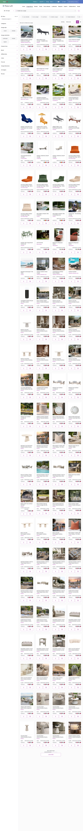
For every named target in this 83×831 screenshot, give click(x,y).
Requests (60, 6)
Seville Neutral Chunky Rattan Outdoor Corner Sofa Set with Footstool (26, 620)
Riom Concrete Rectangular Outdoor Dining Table (25, 533)
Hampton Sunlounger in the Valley (27, 272)
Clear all (16, 16)
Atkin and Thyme (40, 70)
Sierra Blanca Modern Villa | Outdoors (43, 214)
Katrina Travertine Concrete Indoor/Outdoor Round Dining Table (42, 359)
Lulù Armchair (40, 242)
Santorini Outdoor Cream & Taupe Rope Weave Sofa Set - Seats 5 (43, 591)
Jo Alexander (24, 158)
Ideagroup (55, 245)
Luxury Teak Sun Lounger (74, 39)
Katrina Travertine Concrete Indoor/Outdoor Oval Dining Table (58, 330)
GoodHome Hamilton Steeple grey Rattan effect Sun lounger (43, 98)
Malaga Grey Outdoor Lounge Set (57, 388)
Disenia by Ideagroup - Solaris (58, 243)
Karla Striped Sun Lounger (43, 68)
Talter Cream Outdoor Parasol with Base (58, 678)
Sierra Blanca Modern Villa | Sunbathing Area (59, 214)
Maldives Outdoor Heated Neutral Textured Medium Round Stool (42, 417)
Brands (36, 6)
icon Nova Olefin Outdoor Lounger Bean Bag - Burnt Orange (74, 156)
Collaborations (72, 6)
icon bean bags (72, 158)
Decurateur (39, 244)
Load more (50, 754)
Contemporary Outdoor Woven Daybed (58, 272)
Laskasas (39, 158)
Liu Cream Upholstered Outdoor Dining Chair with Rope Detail (26, 388)
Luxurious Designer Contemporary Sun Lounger (25, 69)
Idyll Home (71, 70)
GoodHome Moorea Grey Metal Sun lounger (58, 98)
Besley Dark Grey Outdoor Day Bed (74, 475)
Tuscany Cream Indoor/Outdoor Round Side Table (42, 707)
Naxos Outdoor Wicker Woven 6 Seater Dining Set (43, 301)
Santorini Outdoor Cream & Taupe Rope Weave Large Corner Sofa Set (27, 591)
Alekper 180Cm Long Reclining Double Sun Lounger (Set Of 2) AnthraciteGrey (57, 127)
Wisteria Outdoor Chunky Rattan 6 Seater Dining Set (75, 736)
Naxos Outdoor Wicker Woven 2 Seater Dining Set (74, 504)
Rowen (22, 303)
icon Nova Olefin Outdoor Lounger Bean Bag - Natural (74, 185)
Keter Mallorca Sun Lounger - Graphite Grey (42, 40)
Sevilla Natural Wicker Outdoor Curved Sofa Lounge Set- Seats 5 (74, 591)
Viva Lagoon (55, 71)
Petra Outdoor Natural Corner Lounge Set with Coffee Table (42, 504)
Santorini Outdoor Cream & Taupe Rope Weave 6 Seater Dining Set (59, 562)
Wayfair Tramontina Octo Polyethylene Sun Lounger (26, 127)
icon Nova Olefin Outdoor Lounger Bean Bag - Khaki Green (42, 185)
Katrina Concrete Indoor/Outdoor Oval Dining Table (57, 301)
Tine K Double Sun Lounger (75, 68)
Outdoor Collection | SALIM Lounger (43, 156)
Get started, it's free (73, 1)
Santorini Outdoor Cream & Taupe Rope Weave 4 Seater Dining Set (27, 562)
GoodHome (39, 100)
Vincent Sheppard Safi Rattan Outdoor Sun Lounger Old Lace (58, 69)
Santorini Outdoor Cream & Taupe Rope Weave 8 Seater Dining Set (75, 562)
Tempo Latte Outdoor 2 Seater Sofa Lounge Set (26, 707)
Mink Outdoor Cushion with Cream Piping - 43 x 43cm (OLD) (59, 446)
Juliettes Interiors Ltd (25, 42)
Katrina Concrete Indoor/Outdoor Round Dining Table (74, 301)
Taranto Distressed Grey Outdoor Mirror (74, 678)
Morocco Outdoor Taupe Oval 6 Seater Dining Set (26, 475)
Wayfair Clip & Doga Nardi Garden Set (27, 243)
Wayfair (70, 100)
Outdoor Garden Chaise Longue (42, 272)
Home (23, 6)
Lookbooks (54, 6)
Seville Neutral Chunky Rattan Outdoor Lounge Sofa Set (42, 620)
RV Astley (71, 216)
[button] (5, 1)
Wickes (38, 42)
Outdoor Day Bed (72, 271)
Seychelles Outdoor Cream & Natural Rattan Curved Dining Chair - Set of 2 (43, 649)
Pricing (47, 1)
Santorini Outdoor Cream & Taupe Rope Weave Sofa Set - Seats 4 (43, 475)
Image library (29, 6)
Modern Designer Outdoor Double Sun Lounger (26, 40)
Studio (78, 6)
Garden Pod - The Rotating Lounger (75, 214)
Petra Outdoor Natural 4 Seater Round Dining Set (58, 504)
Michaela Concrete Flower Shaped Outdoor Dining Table (26, 446)
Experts (65, 6)
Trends (40, 6)
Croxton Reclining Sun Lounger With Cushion (73, 98)
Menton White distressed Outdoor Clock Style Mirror (58, 417)
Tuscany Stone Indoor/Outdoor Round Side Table (26, 736)
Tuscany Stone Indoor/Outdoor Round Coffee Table (58, 707)
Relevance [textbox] (68, 21)
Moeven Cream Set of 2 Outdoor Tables (74, 446)
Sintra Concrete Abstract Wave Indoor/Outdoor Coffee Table (74, 649)
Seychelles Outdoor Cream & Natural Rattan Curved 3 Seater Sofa (59, 620)
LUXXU (38, 216)
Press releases (47, 6)
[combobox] (70, 21)
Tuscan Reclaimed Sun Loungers (26, 156)
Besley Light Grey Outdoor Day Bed (26, 504)
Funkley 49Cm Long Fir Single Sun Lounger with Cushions (42, 127)
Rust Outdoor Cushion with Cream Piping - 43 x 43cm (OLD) (74, 533)
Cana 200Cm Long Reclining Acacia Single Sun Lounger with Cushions (75, 127)
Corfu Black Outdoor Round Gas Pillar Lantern (27, 301)
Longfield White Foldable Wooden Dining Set (42, 388)
